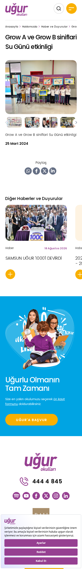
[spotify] (16, 496)
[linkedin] (66, 496)
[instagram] (56, 496)
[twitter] (46, 496)
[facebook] (36, 496)
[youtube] (26, 496)
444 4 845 (47, 481)
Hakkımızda (29, 26)
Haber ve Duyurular (54, 26)
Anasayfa (11, 26)
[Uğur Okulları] (16, 9)
